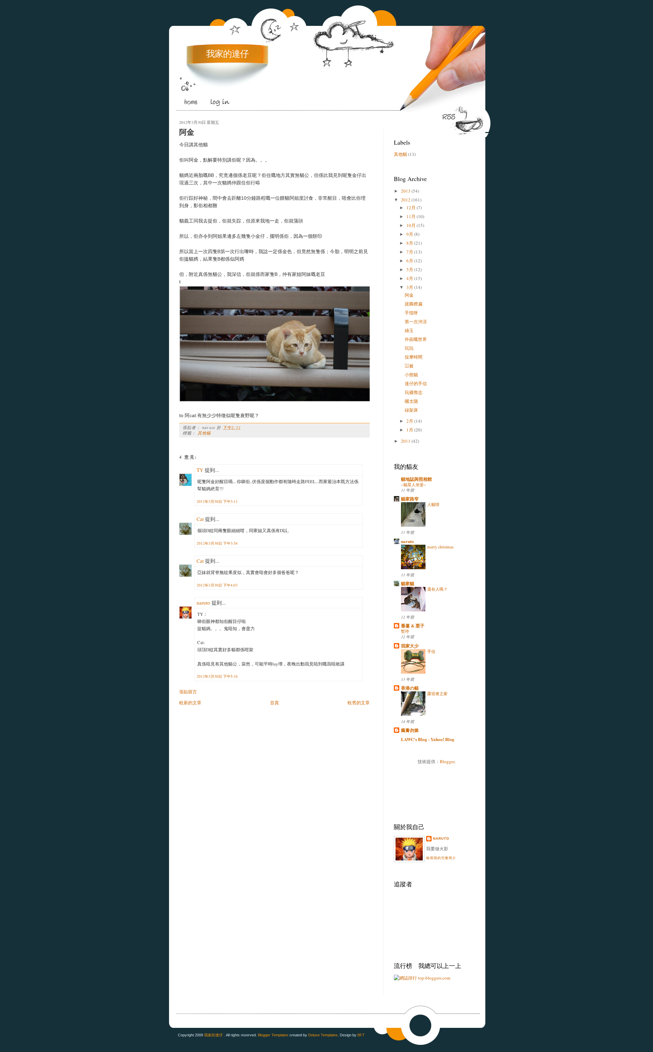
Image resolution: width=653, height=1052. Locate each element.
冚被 (409, 366)
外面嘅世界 (416, 339)
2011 (406, 441)
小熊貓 (411, 375)
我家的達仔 (227, 54)
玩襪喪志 (413, 392)
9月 (409, 234)
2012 (406, 200)
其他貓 (204, 432)
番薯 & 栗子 (412, 625)
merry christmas (440, 546)
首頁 (274, 703)
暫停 (405, 631)
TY (200, 469)
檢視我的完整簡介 (441, 858)
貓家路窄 (410, 498)
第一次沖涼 (416, 321)
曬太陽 (411, 401)
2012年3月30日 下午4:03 (217, 585)
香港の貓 (410, 688)
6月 (409, 261)
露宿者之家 (437, 693)
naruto (203, 602)
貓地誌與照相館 (416, 479)
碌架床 (411, 410)
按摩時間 (413, 357)
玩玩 (409, 348)
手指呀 (411, 313)
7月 (409, 252)
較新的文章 (190, 703)
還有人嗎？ (437, 589)
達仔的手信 (416, 383)
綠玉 (409, 330)
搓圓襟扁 (413, 304)
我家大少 (410, 645)
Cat (200, 518)
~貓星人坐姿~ (413, 484)
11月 (411, 216)
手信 (431, 651)
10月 (411, 225)
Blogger (447, 761)
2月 (409, 421)
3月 (409, 287)
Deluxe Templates (323, 1035)
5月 (409, 269)
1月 (409, 430)
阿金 (186, 132)
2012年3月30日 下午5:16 (217, 676)
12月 (411, 207)
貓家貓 (407, 583)
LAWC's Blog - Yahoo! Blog (427, 739)
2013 (406, 191)
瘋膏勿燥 (410, 730)
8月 (409, 243)
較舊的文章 (359, 703)
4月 (409, 278)
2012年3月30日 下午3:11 (217, 501)
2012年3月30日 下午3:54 (217, 543)
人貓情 (433, 504)
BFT (361, 1035)
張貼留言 (188, 692)
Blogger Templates (273, 1035)
